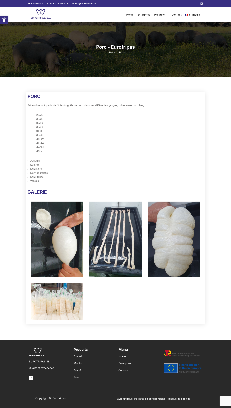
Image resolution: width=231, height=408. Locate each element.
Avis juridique (125, 398)
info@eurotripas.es (85, 3)
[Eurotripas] (40, 14)
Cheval (78, 356)
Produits (159, 14)
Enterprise (144, 14)
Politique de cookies (178, 398)
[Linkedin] (201, 3)
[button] (4, 20)
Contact (176, 14)
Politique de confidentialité (149, 398)
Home (130, 14)
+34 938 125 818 (59, 3)
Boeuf (77, 370)
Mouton (78, 363)
